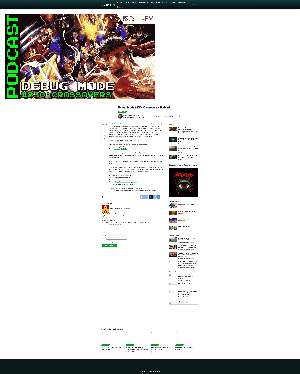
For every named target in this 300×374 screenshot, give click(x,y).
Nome (104, 236)
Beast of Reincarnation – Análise (186, 211)
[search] (193, 4)
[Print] (170, 116)
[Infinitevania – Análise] (173, 221)
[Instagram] (147, 372)
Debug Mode (122, 111)
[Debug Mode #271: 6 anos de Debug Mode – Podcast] (113, 338)
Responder (105, 218)
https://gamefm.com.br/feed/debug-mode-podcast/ (147, 169)
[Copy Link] (167, 116)
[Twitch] (151, 372)
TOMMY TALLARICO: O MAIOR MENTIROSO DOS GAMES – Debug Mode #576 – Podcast (137, 349)
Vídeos (192, 242)
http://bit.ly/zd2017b (120, 149)
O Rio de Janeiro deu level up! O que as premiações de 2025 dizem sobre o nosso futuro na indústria (187, 293)
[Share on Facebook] (163, 116)
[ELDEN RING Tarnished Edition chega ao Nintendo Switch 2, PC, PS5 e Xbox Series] (173, 140)
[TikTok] (149, 372)
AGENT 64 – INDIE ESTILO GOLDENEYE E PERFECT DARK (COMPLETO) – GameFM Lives (188, 254)
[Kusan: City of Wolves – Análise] (173, 206)
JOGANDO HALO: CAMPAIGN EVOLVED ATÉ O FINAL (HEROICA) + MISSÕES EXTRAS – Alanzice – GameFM (187, 263)
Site (103, 241)
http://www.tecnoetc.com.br (124, 190)
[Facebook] (140, 372)
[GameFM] (111, 4)
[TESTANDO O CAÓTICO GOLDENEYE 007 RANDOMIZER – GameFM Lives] (173, 248)
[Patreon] (157, 372)
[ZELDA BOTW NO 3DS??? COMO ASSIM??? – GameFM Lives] (173, 240)
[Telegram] (155, 372)
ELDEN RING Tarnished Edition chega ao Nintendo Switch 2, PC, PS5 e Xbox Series (188, 140)
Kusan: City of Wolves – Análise (186, 204)
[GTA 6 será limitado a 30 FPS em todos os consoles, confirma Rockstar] (173, 158)
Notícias (180, 135)
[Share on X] (165, 116)
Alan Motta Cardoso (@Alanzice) (131, 115)
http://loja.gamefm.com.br (126, 180)
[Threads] (159, 372)
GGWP (184, 280)
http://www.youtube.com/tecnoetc (146, 190)
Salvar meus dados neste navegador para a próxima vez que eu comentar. (123, 243)
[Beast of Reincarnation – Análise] (173, 214)
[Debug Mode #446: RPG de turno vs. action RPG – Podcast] (162, 338)
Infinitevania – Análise (183, 219)
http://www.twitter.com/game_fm (124, 184)
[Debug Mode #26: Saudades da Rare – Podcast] (186, 338)
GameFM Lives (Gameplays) (184, 242)
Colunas (180, 280)
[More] (172, 116)
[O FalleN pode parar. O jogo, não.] (173, 286)
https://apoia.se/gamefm (122, 177)
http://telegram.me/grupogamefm (131, 188)
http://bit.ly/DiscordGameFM (123, 175)
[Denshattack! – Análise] (173, 229)
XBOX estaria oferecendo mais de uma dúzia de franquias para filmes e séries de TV (188, 148)
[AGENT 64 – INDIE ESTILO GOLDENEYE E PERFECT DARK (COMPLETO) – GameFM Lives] (173, 255)
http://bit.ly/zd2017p (119, 147)
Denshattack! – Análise (184, 226)
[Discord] (153, 372)
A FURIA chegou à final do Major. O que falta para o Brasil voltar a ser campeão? (188, 276)
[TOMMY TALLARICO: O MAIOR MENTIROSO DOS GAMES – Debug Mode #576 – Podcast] (137, 338)
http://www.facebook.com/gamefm (126, 182)
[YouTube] (145, 372)
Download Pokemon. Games (118, 208)
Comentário (105, 233)
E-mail (104, 238)
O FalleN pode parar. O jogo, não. (186, 283)
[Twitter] (142, 372)
